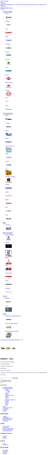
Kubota (7, 401)
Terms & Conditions (7, 419)
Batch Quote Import (4, 8)
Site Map (5, 438)
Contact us (11, 8)
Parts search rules (6, 426)
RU (2, 2)
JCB (6, 398)
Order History (5, 451)
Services (4, 313)
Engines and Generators (7, 232)
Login (1, 1)
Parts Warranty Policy (7, 430)
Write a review (3, 385)
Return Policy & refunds (8, 418)
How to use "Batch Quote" (8, 428)
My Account (5, 450)
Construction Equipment (8, 113)
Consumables (5, 408)
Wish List (5, 452)
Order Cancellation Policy (8, 429)
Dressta (7, 394)
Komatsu (7, 400)
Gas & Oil (5, 296)
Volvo (7, 405)
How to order (5, 427)
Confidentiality (6, 417)
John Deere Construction (10, 399)
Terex (7, 404)
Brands (4, 443)
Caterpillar (8, 390)
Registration (6, 1)
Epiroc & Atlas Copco (10, 395)
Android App (5, 444)
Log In (5, 368)
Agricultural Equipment (7, 11)
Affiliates (5, 416)
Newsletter (5, 453)
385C (9, 391)
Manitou (7, 403)
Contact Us (5, 435)
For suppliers (5, 420)
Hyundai (7, 397)
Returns (4, 437)
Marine (4, 222)
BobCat (7, 389)
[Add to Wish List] (14, 359)
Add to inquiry (15, 378)
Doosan (7, 392)
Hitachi (7, 396)
